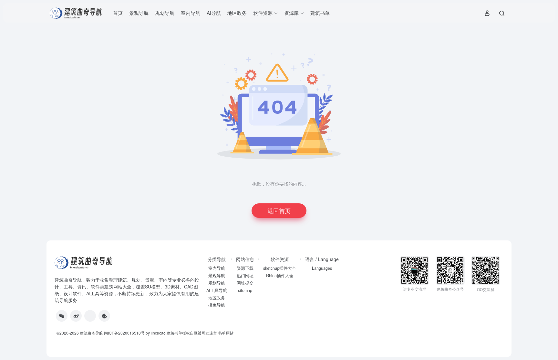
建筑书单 (320, 12)
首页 (118, 12)
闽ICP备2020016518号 (124, 333)
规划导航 (164, 12)
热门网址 (245, 275)
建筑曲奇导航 (68, 280)
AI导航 (214, 12)
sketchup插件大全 (279, 268)
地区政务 (237, 12)
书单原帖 (225, 333)
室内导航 (190, 12)
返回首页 (279, 210)
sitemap (245, 290)
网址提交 (245, 283)
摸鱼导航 (216, 305)
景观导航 (139, 12)
